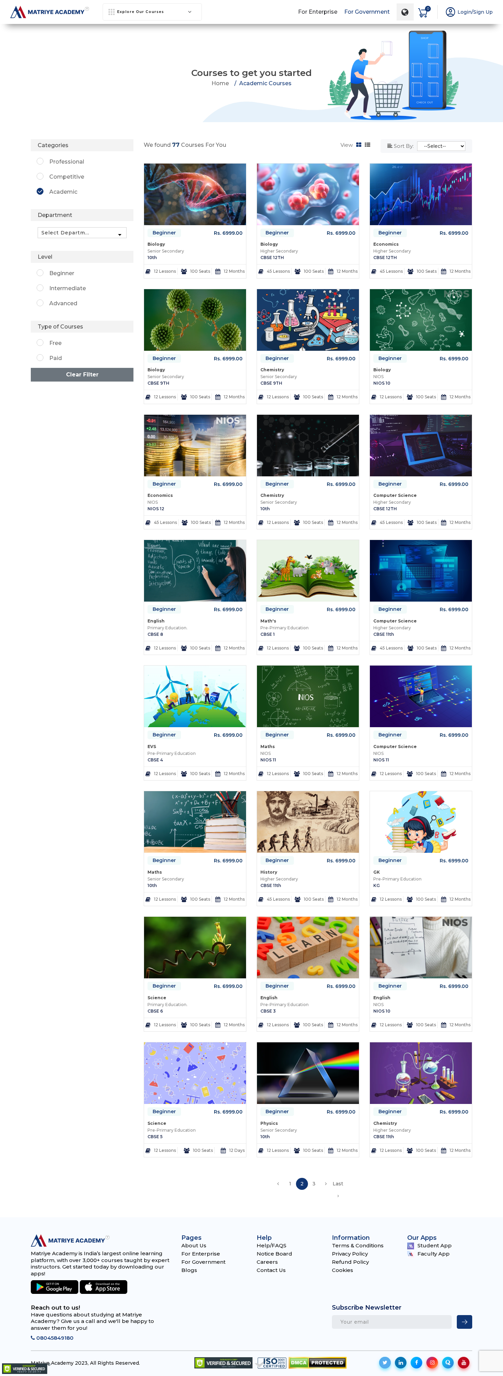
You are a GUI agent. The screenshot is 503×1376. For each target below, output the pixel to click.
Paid (55, 358)
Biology (156, 244)
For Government (367, 12)
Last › (338, 1185)
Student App (434, 1245)
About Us (193, 1245)
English (156, 620)
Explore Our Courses (140, 12)
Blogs (189, 1270)
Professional (66, 161)
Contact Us (271, 1270)
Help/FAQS (271, 1245)
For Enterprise (317, 12)
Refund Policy (350, 1262)
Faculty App (433, 1253)
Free (55, 343)
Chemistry (272, 369)
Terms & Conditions (358, 1245)
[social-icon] (385, 1362)
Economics (386, 244)
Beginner (164, 233)
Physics (269, 1123)
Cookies (342, 1270)
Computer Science (395, 495)
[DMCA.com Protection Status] (317, 1363)
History (268, 872)
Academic (63, 192)
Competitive (66, 176)
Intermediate (67, 288)
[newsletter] (464, 1322)
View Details (198, 272)
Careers (267, 1262)
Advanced (63, 303)
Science (156, 997)
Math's (268, 620)
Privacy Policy (350, 1253)
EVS (151, 746)
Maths (267, 746)
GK (376, 872)
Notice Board (274, 1253)
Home (220, 83)
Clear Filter (82, 374)
